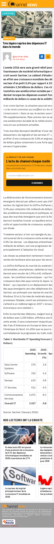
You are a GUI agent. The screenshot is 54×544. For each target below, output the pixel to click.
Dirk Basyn (20, 59)
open (3, 4)
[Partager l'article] (48, 56)
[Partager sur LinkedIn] (41, 56)
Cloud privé (6, 526)
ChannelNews (22, 4)
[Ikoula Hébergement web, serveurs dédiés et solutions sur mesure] (8, 524)
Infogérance (14, 526)
